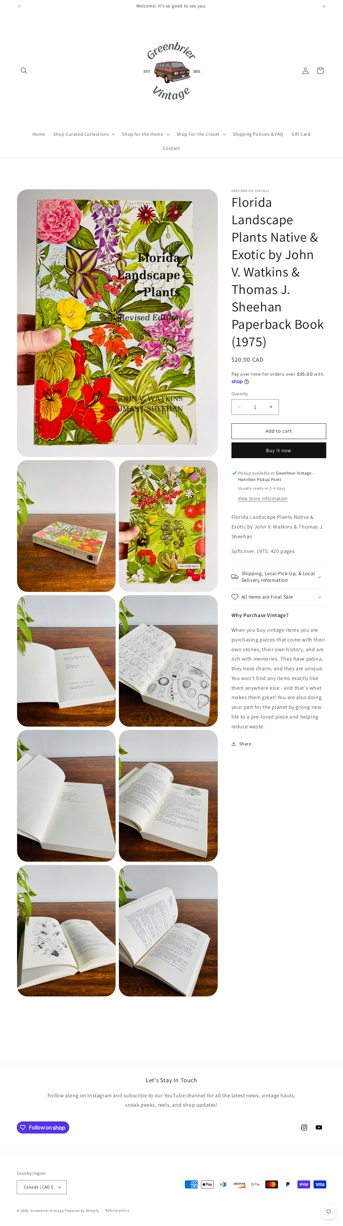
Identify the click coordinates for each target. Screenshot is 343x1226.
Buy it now (278, 450)
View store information (263, 498)
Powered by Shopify (82, 1210)
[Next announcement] (324, 6)
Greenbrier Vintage (47, 1210)
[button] (24, 70)
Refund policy (117, 1210)
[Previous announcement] (19, 6)
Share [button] (245, 744)
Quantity (239, 393)
